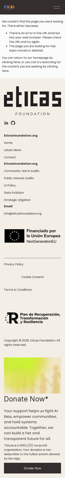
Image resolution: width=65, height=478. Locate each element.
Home (8, 143)
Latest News (12, 150)
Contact (10, 157)
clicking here (11, 62)
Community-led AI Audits (21, 171)
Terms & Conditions (18, 290)
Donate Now (32, 468)
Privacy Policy (13, 264)
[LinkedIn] (6, 123)
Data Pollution (14, 193)
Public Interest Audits (19, 178)
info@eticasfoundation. (20, 213)
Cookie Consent (32, 277)
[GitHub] (13, 123)
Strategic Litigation (17, 200)
